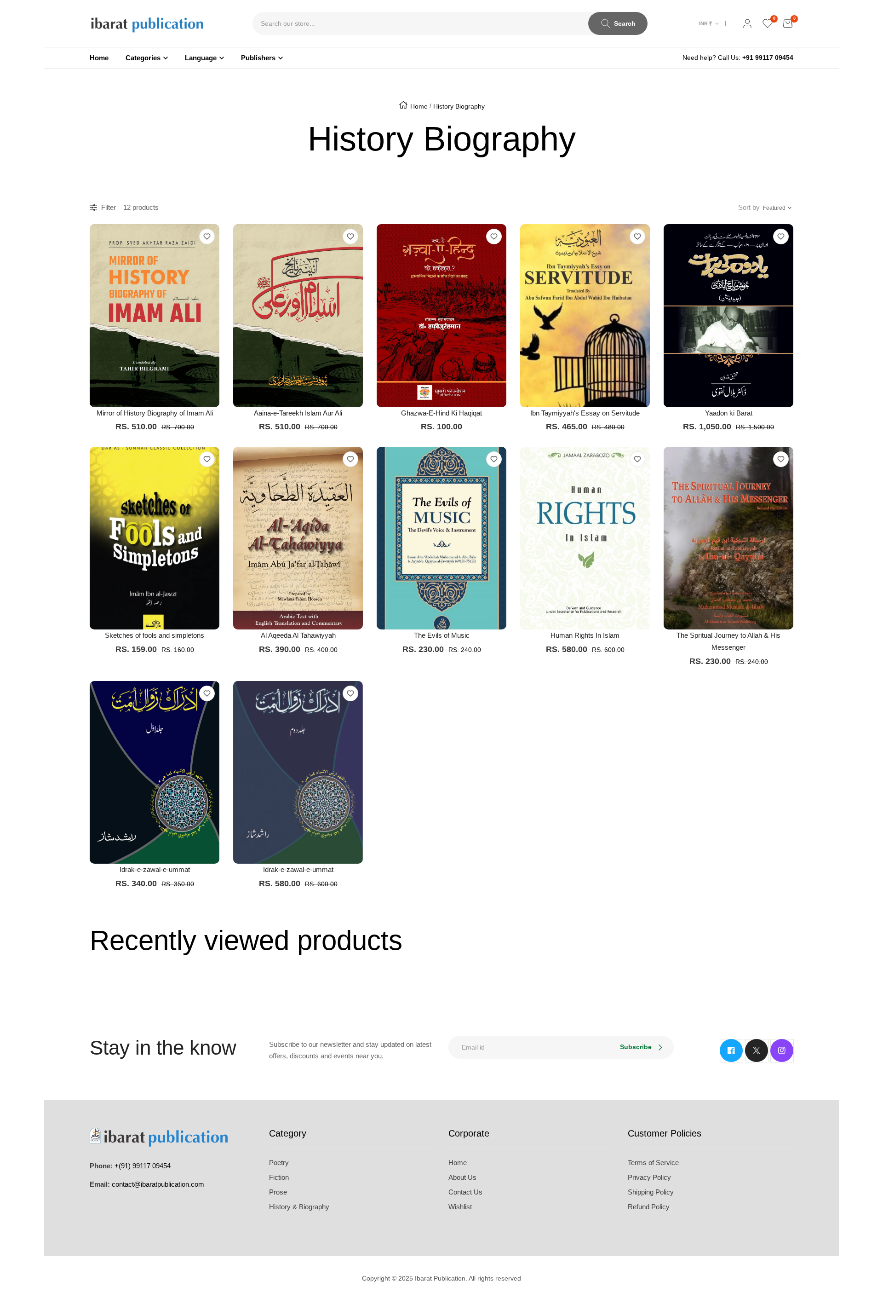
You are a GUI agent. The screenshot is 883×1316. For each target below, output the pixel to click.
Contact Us (465, 1192)
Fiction (279, 1177)
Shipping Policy (651, 1192)
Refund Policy (649, 1207)
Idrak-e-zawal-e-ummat (155, 869)
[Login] (747, 23)
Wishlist (460, 1207)
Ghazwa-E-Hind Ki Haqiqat (441, 413)
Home (419, 106)
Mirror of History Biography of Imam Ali (155, 413)
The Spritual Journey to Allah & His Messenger (728, 641)
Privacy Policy (649, 1177)
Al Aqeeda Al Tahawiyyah (298, 635)
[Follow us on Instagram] (781, 1050)
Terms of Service (653, 1162)
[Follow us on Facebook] (731, 1050)
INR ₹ (705, 23)
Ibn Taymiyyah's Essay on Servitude (585, 413)
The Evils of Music (442, 635)
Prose (278, 1192)
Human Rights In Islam (584, 635)
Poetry (279, 1162)
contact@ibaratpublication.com (158, 1184)
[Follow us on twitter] (756, 1050)
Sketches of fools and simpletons (154, 635)
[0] (767, 23)
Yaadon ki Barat (728, 413)
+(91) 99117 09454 (143, 1166)
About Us (462, 1177)
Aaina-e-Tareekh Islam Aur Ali (298, 413)
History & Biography (299, 1207)
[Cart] (787, 23)
